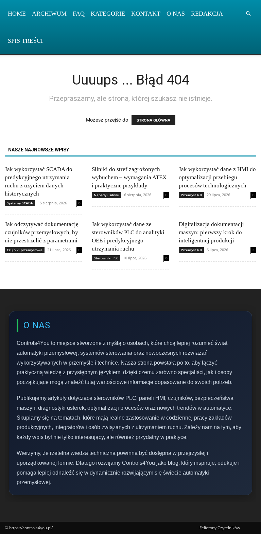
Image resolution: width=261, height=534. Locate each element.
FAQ (79, 13)
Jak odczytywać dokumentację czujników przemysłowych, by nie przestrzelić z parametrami (42, 232)
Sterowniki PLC (106, 258)
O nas (176, 13)
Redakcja (207, 13)
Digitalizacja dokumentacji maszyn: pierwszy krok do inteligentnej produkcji (211, 232)
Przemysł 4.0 (191, 194)
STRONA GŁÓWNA (153, 120)
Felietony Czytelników (219, 528)
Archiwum (49, 13)
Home (17, 13)
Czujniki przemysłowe (24, 249)
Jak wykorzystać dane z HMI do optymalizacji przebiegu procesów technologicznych (217, 177)
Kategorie (108, 13)
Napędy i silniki (106, 194)
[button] (248, 14)
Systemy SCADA (20, 203)
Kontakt (145, 13)
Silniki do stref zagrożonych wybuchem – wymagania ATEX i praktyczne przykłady (129, 177)
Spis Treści (25, 40)
